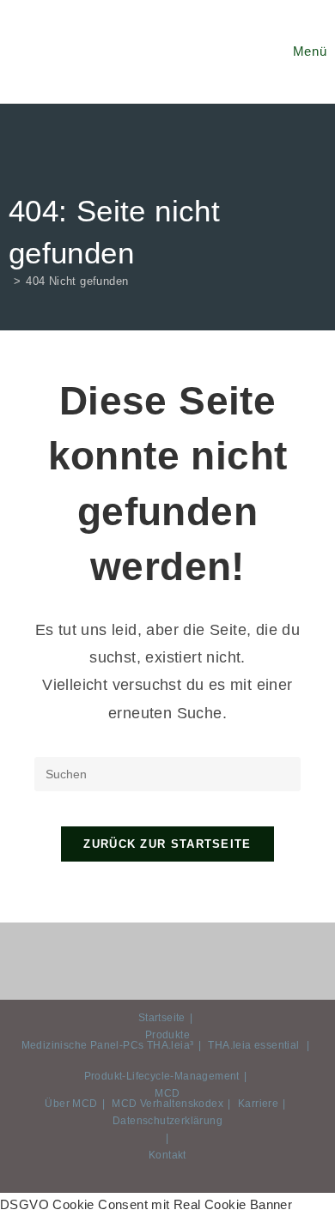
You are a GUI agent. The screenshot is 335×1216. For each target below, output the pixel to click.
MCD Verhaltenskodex (167, 1104)
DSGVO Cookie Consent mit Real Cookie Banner (146, 1204)
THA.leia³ (170, 1045)
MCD (167, 1093)
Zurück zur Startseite (167, 844)
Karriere (258, 1104)
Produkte (167, 1035)
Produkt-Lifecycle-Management (162, 1076)
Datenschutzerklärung (167, 1121)
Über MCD (71, 1104)
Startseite (162, 1018)
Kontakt (167, 1155)
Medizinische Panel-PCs (82, 1045)
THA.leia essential (253, 1045)
